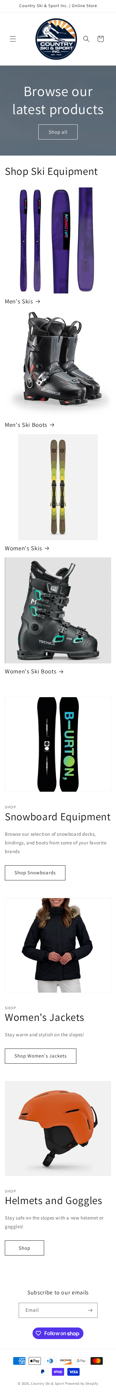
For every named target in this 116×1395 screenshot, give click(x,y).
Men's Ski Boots (26, 424)
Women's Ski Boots (30, 671)
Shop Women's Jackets (41, 1056)
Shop (24, 1248)
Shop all (58, 132)
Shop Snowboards (35, 872)
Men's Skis (19, 301)
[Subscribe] (90, 1310)
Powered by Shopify (81, 1383)
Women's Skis (23, 548)
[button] (13, 39)
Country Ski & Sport (47, 1383)
